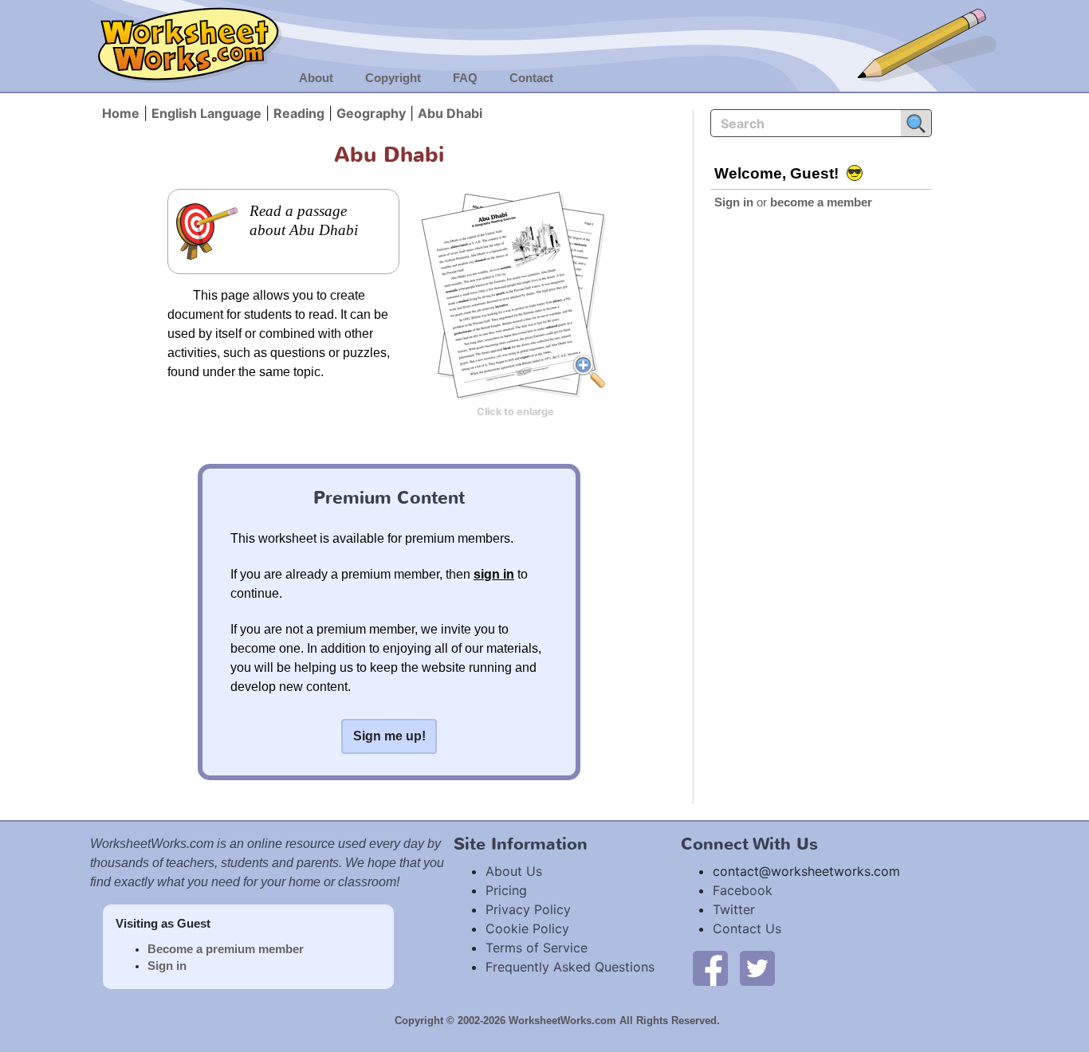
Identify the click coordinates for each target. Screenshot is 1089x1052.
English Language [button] (206, 113)
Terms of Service (537, 948)
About (316, 78)
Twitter (734, 909)
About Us (514, 871)
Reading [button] (298, 113)
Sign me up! (389, 736)
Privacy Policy (528, 909)
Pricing (506, 890)
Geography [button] (371, 113)
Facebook (743, 890)
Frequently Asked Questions (570, 967)
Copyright (393, 78)
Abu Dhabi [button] (450, 113)
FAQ (465, 78)
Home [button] (121, 113)
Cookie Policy (527, 928)
